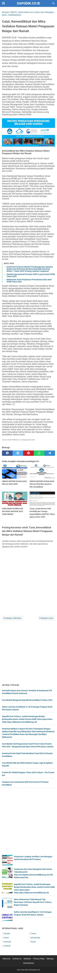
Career (6, 938)
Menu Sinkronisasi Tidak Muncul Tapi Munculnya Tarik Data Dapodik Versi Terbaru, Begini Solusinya (33, 902)
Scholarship (35, 938)
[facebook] (7, 453)
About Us (6, 959)
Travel (32, 942)
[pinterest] (28, 453)
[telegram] (49, 453)
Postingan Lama (46, 618)
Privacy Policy (39, 959)
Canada (6, 933)
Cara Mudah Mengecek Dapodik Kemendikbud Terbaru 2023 (27, 700)
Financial (7, 942)
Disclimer (27, 959)
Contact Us (16, 959)
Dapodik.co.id (28, 3)
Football (6, 946)
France (33, 933)
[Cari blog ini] (53, 3)
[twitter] (18, 453)
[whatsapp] (39, 453)
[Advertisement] (28, 652)
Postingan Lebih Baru (12, 618)
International (28, 963)
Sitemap (50, 959)
